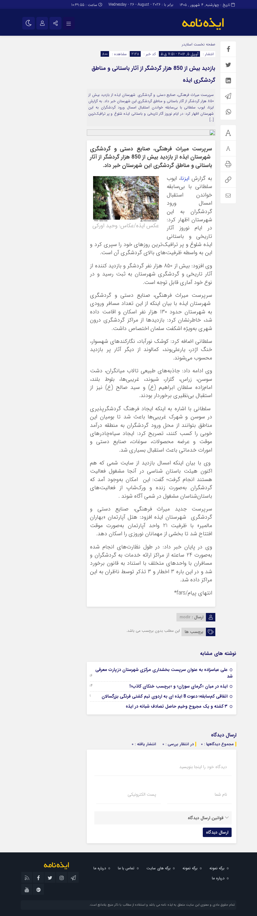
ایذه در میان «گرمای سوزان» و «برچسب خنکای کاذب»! (178, 686)
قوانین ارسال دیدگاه (205, 817)
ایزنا (185, 178)
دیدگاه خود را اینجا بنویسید (203, 767)
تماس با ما (126, 868)
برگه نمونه (216, 868)
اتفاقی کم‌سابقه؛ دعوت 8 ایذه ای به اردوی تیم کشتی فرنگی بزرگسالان (165, 696)
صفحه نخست (203, 44)
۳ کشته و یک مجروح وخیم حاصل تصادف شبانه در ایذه (177, 706)
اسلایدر (187, 44)
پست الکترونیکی (142, 794)
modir (185, 617)
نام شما (221, 794)
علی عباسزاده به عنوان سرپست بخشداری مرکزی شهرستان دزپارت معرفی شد (164, 673)
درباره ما (99, 868)
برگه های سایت (158, 868)
